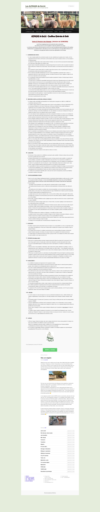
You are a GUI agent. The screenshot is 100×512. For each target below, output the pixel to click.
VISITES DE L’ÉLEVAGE (29, 477)
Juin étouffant (44, 435)
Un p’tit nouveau (44, 455)
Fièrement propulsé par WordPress (50, 492)
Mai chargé (43, 437)
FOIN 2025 (43, 467)
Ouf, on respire (46, 358)
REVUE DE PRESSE (29, 481)
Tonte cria (43, 458)
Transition (43, 442)
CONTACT (27, 476)
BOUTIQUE (61, 31)
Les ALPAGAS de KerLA (35, 6)
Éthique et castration (45, 451)
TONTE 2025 (43, 469)
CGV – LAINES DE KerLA (29, 479)
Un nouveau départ (45, 462)
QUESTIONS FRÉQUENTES (39, 29)
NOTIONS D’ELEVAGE (49, 29)
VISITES (55, 31)
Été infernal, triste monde (46, 433)
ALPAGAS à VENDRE (69, 29)
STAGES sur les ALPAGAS (48, 31)
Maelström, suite (44, 460)
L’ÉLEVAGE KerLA (29, 29)
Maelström (43, 464)
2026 (45, 427)
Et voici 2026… (44, 446)
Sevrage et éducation (45, 449)
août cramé (43, 430)
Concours (43, 439)
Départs (42, 444)
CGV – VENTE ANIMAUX (29, 478)
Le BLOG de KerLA (68, 31)
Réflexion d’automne (45, 453)
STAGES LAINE (38, 31)
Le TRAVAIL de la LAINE (30, 31)
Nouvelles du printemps (46, 471)
